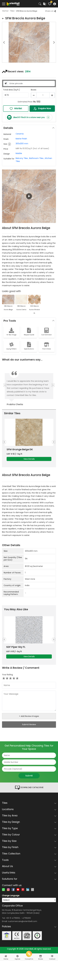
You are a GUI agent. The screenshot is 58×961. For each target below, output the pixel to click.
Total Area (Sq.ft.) (11, 89)
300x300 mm (22, 143)
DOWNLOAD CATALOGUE (31, 787)
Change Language (10, 895)
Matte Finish (21, 138)
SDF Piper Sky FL (15, 646)
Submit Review (29, 724)
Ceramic (20, 133)
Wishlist (18, 108)
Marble (19, 153)
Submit (29, 775)
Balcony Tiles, (22, 158)
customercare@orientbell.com (22, 921)
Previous (2, 42)
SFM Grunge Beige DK (20, 449)
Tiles (12, 11)
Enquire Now (44, 108)
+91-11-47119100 (13, 918)
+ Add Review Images (29, 716)
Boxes (33, 89)
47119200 (26, 918)
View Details (29, 459)
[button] (29, 196)
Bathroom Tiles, (36, 158)
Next (56, 42)
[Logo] (13, 3)
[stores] (40, 956)
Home (5, 11)
